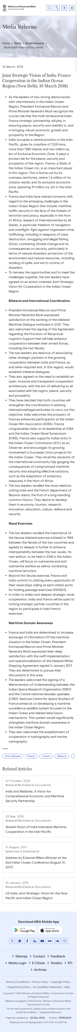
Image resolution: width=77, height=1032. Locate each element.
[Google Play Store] (25, 930)
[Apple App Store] (50, 930)
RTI (70, 963)
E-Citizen (38, 963)
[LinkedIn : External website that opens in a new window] (35, 941)
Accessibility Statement (47, 987)
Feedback (58, 956)
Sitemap (21, 956)
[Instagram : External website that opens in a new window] (65, 941)
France (31, 756)
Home (6, 43)
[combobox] (57, 8)
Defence (62, 756)
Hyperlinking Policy (19, 987)
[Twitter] (12, 941)
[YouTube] (42, 941)
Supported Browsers (50, 1012)
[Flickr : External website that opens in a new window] (50, 941)
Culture (46, 756)
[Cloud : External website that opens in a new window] (57, 941)
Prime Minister (13, 756)
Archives (40, 970)
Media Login (17, 963)
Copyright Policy (60, 981)
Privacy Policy (40, 981)
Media (17, 43)
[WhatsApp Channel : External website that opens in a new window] (20, 941)
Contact (39, 956)
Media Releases (34, 43)
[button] (64, 8)
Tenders (56, 963)
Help (67, 987)
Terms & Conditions (18, 981)
